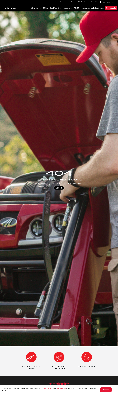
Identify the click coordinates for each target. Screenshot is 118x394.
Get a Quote (111, 8)
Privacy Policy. (61, 388)
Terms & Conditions (47, 388)
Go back (59, 188)
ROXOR (76, 8)
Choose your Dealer (108, 2)
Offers (45, 8)
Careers (86, 2)
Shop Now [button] (35, 8)
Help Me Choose (60, 2)
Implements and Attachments (92, 8)
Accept (106, 390)
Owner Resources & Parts (74, 2)
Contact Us (94, 2)
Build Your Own (56, 8)
